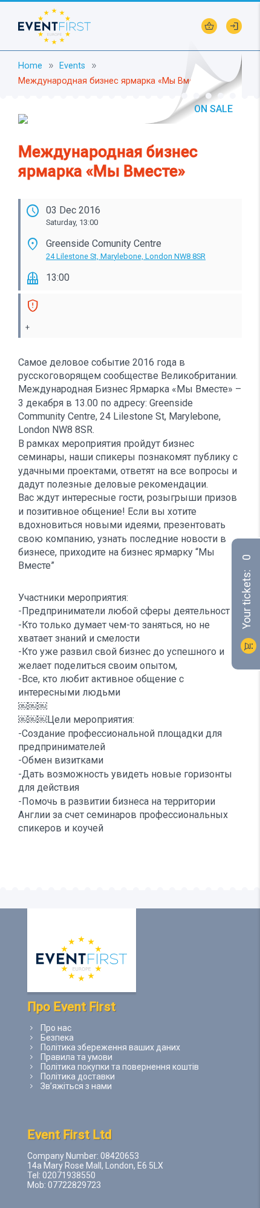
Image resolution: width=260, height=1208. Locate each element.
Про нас (56, 1028)
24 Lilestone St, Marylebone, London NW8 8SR (126, 256)
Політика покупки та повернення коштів (120, 1067)
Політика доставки (78, 1076)
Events (72, 66)
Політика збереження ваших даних (110, 1047)
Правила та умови (76, 1057)
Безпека (57, 1037)
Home (30, 66)
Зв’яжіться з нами (76, 1086)
